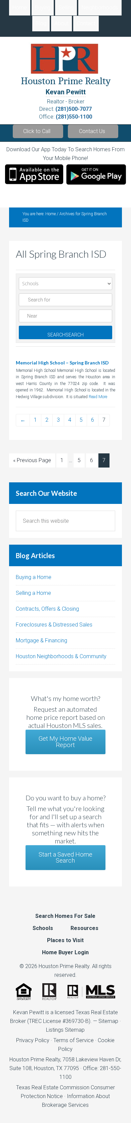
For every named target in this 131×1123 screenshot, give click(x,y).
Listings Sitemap (65, 1030)
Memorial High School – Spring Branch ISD (62, 362)
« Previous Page (32, 460)
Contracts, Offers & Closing (47, 609)
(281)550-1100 (74, 117)
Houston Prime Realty (34, 1059)
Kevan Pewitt (66, 92)
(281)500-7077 (73, 109)
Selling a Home (33, 593)
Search (65, 335)
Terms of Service (73, 1040)
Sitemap (108, 1021)
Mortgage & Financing (41, 640)
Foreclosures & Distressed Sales (54, 624)
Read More (98, 396)
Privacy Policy (32, 1040)
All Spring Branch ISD (61, 254)
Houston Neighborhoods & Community (61, 656)
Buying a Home (33, 577)
